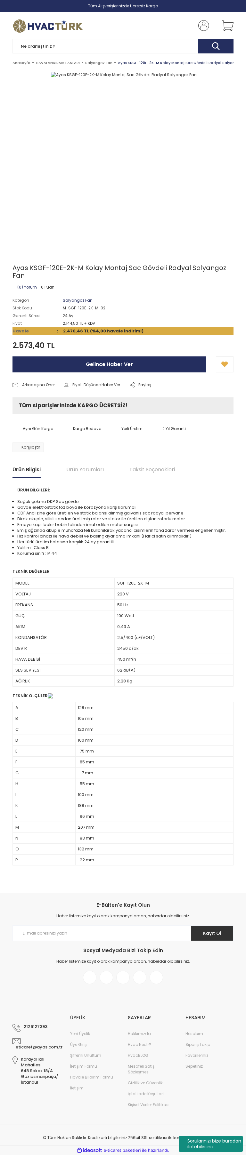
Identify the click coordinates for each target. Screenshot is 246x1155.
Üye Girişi (78, 1044)
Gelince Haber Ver (109, 364)
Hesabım (194, 1033)
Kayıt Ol (212, 933)
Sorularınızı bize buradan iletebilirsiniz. (214, 1144)
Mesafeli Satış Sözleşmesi (141, 1069)
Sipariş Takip (197, 1044)
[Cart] (226, 26)
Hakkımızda (139, 1033)
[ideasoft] (89, 1150)
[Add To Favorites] (225, 364)
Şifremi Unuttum (85, 1055)
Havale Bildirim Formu (91, 1077)
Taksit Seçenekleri (152, 469)
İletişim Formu (83, 1066)
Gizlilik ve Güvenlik (145, 1083)
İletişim (77, 1088)
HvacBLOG (138, 1055)
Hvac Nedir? (139, 1044)
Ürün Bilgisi (26, 469)
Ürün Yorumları (85, 469)
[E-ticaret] (122, 1150)
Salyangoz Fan (78, 300)
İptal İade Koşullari (146, 1093)
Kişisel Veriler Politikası (148, 1104)
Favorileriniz (196, 1055)
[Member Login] (202, 26)
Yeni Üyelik (80, 1033)
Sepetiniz (194, 1066)
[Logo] (47, 26)
